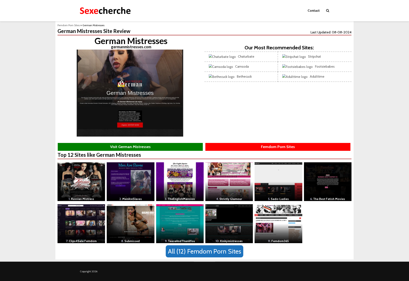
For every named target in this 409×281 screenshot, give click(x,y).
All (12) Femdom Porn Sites (204, 251)
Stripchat (314, 56)
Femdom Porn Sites (69, 25)
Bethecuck (244, 76)
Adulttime (317, 76)
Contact (314, 11)
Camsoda (242, 66)
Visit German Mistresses (130, 146)
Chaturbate (246, 56)
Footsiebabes (325, 66)
